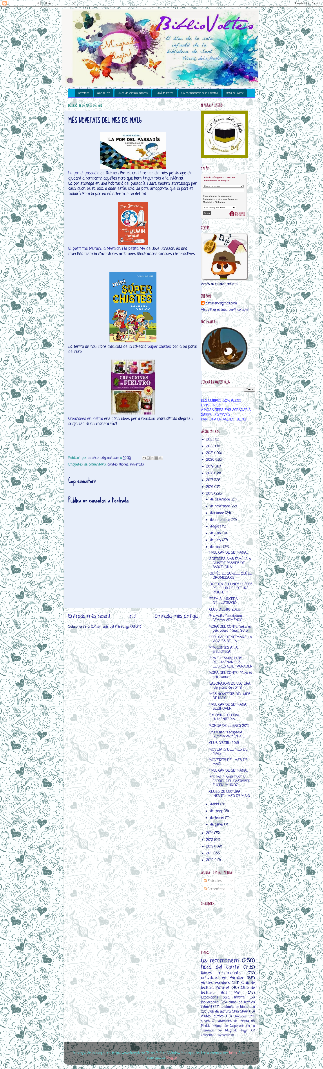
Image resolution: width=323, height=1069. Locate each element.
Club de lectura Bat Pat (228, 990)
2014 (210, 833)
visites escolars (215, 983)
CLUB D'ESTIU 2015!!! (225, 609)
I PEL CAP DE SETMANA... (228, 552)
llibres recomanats (221, 973)
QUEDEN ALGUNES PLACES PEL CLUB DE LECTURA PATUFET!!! (230, 588)
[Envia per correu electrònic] (144, 458)
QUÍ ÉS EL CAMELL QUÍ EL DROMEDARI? (230, 575)
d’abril (215, 804)
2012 (210, 846)
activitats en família (222, 978)
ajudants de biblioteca (238, 1006)
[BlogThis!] (148, 458)
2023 (210, 439)
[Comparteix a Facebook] (156, 458)
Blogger (172, 1057)
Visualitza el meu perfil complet (225, 309)
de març (217, 811)
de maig (216, 546)
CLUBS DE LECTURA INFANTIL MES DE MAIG (229, 793)
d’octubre (217, 513)
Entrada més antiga (176, 616)
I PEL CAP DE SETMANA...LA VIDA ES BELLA (230, 639)
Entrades (214, 881)
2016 (210, 486)
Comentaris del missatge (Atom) (116, 626)
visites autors (212, 1016)
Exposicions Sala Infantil (223, 997)
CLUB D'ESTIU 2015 (224, 742)
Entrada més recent (89, 616)
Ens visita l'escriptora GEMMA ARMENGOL (227, 734)
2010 (210, 860)
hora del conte (220, 967)
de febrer (217, 817)
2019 (210, 466)
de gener (217, 824)
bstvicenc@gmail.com (221, 303)
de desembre (220, 499)
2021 (210, 453)
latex (233, 1053)
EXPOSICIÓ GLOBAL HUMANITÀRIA (224, 717)
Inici (132, 616)
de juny (216, 540)
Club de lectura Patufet (228, 985)
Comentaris (216, 889)
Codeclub (206, 1035)
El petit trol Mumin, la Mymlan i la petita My (106, 248)
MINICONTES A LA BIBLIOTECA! (223, 649)
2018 (210, 473)
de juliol (216, 533)
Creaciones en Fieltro (85, 419)
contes (112, 464)
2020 (211, 459)
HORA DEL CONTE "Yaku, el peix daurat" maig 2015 (230, 628)
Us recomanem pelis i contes (199, 93)
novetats (137, 464)
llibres (124, 464)
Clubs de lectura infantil (133, 93)
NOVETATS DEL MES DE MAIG (228, 751)
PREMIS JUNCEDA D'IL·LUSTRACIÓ (223, 600)
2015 (210, 493)
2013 (210, 839)
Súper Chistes (159, 346)
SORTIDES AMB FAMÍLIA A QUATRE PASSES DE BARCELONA (230, 563)
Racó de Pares (165, 93)
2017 (210, 480)
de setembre (220, 519)
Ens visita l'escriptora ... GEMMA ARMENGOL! (227, 617)
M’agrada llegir (236, 1030)
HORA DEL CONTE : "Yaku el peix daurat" (230, 674)
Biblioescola (210, 1002)
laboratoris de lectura (233, 1021)
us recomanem (220, 961)
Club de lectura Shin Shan (228, 1011)
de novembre (220, 506)
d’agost (216, 526)
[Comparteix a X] (152, 458)
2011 (210, 853)
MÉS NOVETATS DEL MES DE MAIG (229, 696)
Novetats (83, 93)
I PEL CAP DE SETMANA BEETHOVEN (228, 706)
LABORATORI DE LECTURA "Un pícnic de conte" (229, 685)
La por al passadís (83, 173)
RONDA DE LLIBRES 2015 (229, 725)
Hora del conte (235, 93)
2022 (210, 446)
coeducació (224, 1035)
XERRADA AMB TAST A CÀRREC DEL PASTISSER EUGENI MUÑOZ (229, 781)
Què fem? (103, 93)
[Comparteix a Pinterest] (161, 458)
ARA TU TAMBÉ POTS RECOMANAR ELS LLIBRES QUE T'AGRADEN (230, 662)
